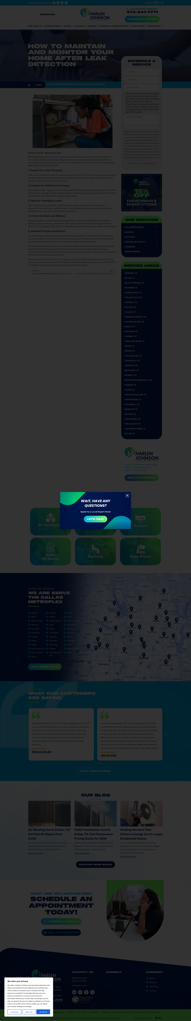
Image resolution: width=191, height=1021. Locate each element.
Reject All (29, 1012)
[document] (95, 510)
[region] (28, 997)
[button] (127, 495)
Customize (14, 1012)
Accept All (43, 1012)
